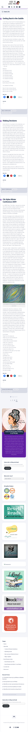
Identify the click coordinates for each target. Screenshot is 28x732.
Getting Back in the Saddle (13, 18)
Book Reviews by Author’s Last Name (13, 664)
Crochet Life (6, 666)
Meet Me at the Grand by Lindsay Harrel (12, 689)
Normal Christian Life (7, 112)
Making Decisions (10, 121)
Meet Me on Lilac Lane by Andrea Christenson (14, 684)
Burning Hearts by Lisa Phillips (10, 681)
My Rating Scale (8, 651)
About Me (6, 646)
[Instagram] (14, 7)
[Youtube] (19, 7)
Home (5, 644)
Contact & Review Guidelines (11, 649)
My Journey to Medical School (11, 654)
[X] (11, 7)
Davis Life (14, 110)
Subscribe (8, 468)
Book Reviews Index (8, 659)
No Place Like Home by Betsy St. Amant (12, 686)
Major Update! (8, 656)
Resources (6, 669)
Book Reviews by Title (9, 661)
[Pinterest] (17, 7)
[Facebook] (9, 7)
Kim (10, 110)
